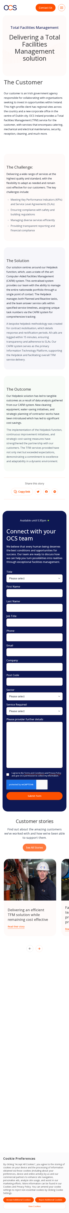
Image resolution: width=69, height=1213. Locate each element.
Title (9, 571)
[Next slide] (39, 948)
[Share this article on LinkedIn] (55, 491)
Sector (10, 689)
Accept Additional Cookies (18, 1199)
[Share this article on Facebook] (46, 491)
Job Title (11, 616)
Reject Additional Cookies (50, 1199)
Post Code (13, 675)
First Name (13, 586)
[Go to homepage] (10, 7)
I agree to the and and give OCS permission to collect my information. (36, 774)
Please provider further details (25, 719)
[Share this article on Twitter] (38, 491)
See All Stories (34, 847)
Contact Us (45, 7)
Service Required (17, 704)
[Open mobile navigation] (61, 7)
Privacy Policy (24, 1186)
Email (10, 645)
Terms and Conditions (34, 773)
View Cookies (34, 1206)
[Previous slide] (29, 948)
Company (12, 660)
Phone (10, 630)
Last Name (13, 601)
